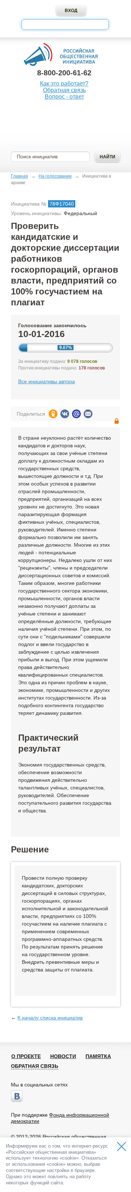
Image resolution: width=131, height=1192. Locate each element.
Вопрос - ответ (64, 97)
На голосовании (55, 176)
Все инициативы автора (46, 381)
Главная (19, 176)
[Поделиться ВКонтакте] (65, 413)
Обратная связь (64, 90)
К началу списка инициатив (50, 1018)
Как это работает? (64, 83)
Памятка (98, 1056)
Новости (63, 1056)
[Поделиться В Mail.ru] (76, 413)
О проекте (26, 1056)
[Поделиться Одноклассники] (53, 413)
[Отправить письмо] (88, 413)
